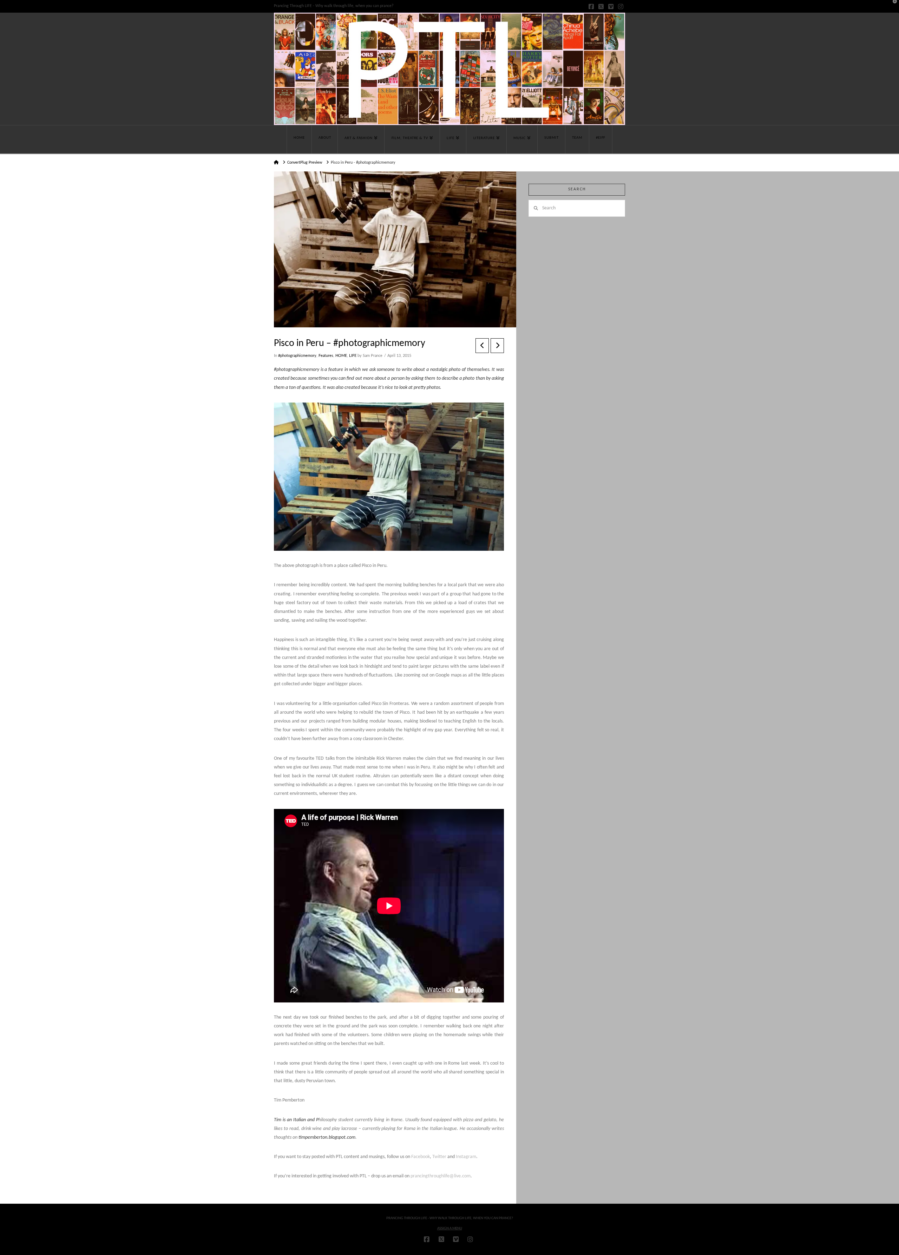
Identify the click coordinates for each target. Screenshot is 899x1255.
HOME (341, 356)
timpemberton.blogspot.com (326, 1137)
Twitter (439, 1156)
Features (326, 356)
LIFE (352, 356)
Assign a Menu (449, 1228)
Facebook (420, 1156)
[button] (892, 6)
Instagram (466, 1156)
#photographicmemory (297, 356)
